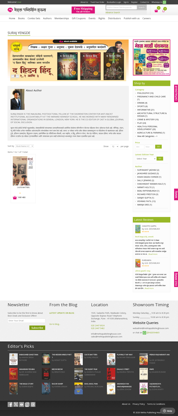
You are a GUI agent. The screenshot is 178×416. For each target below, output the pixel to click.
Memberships (62, 18)
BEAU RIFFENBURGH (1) (148, 190)
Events (92, 18)
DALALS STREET (123, 369)
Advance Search (113, 12)
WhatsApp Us (157, 2)
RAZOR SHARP (57, 384)
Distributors (114, 18)
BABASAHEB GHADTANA (28, 354)
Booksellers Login (114, 2)
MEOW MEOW (57, 369)
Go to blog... (54, 324)
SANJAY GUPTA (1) (145, 197)
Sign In (126, 2)
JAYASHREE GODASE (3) (148, 173)
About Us (84, 2)
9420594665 (154, 332)
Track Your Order (97, 2)
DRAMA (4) (142, 102)
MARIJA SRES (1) (144, 204)
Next (17, 76)
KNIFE (151, 369)
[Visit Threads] (32, 404)
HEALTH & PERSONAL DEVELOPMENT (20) (147, 128)
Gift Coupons (79, 18)
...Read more (152, 254)
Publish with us (132, 18)
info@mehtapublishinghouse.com (106, 333)
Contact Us (144, 2)
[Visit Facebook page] (10, 404)
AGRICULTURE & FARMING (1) (151, 132)
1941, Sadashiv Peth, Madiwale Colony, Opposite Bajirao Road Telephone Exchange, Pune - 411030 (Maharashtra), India (109, 317)
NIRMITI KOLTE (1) (145, 187)
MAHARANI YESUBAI (27, 369)
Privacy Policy (139, 404)
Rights (101, 18)
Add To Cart (15, 198)
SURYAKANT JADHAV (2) (148, 170)
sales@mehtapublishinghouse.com (106, 336)
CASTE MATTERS (23, 187)
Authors (47, 18)
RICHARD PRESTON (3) (147, 194)
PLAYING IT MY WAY (125, 354)
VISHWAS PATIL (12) (146, 201)
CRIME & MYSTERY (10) (148, 119)
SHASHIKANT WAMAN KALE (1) (151, 183)
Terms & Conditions (156, 404)
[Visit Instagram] (27, 404)
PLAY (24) (141, 123)
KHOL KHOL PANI (91, 384)
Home (12, 18)
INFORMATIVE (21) (145, 109)
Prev (12, 76)
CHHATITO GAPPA (149, 226)
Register (134, 2)
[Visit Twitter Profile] (15, 404)
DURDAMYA (146, 260)
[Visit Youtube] (21, 404)
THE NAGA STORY (26, 384)
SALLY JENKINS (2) (145, 180)
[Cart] (155, 10)
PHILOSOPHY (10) (145, 93)
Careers (147, 18)
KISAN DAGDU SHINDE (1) (149, 177)
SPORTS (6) (142, 106)
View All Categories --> (147, 136)
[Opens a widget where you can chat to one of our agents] (167, 411)
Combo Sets (34, 18)
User (19, 2)
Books (21, 18)
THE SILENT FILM (90, 369)
